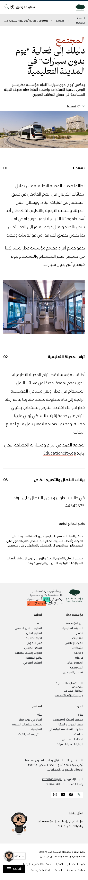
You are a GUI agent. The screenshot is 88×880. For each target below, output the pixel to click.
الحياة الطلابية (34, 638)
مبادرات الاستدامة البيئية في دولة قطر (66, 731)
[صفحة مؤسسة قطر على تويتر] (79, 795)
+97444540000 (56, 784)
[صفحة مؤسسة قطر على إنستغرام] (55, 795)
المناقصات (76, 667)
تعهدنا (79, 167)
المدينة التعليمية (72, 628)
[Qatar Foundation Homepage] (78, 7)
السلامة (58, 870)
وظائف (78, 652)
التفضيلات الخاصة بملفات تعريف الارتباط (43, 864)
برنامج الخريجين (33, 657)
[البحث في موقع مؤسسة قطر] (6, 6)
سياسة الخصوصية (76, 870)
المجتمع (59, 20)
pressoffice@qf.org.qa (68, 695)
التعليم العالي (34, 633)
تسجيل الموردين (73, 672)
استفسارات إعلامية (40, 870)
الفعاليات (77, 638)
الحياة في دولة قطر (30, 719)
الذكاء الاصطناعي (72, 739)
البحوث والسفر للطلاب (28, 652)
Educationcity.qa (59, 453)
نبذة (39, 623)
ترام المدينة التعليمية (66, 356)
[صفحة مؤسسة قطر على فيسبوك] (71, 795)
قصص (79, 633)
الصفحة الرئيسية (80, 20)
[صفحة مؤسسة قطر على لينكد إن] (63, 795)
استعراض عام (75, 662)
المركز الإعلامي (74, 642)
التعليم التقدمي (32, 662)
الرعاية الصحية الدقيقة (70, 744)
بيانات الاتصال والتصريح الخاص (59, 479)
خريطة (79, 657)
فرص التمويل (34, 642)
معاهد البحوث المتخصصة (68, 719)
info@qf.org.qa (52, 779)
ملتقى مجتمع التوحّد (29, 734)
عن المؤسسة (74, 623)
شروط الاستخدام (76, 864)
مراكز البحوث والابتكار (70, 724)
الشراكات (77, 647)
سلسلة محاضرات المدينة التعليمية (27, 726)
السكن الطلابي (33, 647)
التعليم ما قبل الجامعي (28, 628)
